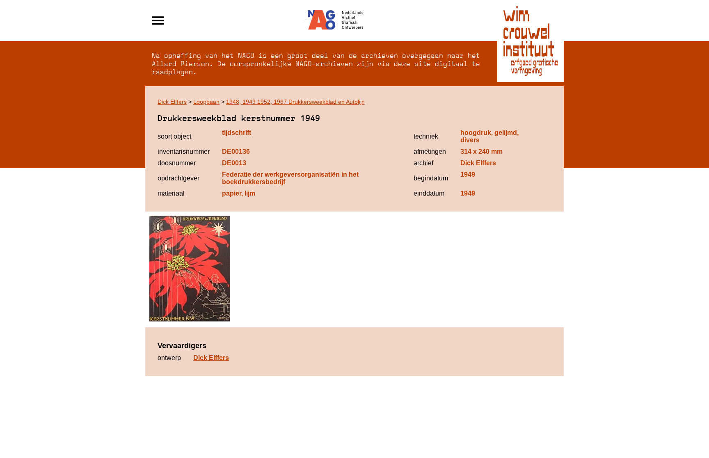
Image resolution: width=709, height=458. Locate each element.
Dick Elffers (172, 101)
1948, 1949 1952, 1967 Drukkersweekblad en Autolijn (295, 101)
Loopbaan (206, 101)
